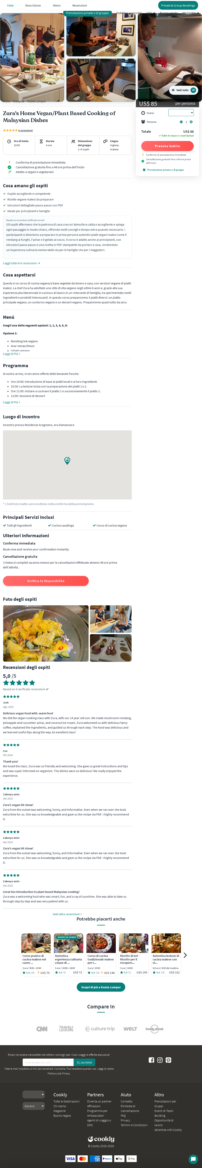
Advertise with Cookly (168, 1130)
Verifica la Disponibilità (46, 581)
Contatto (126, 1101)
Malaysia (18, 101)
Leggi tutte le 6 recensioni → (21, 263)
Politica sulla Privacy (59, 1073)
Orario (150, 113)
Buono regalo (169, 13)
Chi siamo (59, 1106)
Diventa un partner (99, 1101)
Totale (146, 132)
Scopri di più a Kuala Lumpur (101, 987)
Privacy (125, 1120)
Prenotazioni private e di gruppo (87, 13)
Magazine (59, 1111)
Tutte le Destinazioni (66, 1101)
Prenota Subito (167, 146)
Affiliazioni (94, 1106)
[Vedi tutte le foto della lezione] (32, 57)
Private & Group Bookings (178, 5)
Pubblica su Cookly (129, 13)
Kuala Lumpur (36, 101)
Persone (151, 121)
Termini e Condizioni (134, 1125)
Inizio (6, 101)
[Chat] (193, 1159)
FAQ (123, 1115)
